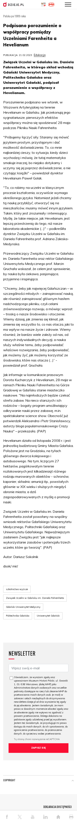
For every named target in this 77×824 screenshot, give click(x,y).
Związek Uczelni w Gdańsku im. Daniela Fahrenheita (35, 597)
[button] (73, 781)
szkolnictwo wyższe (17, 589)
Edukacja (40, 55)
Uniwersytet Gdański (48, 615)
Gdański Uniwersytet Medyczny (23, 606)
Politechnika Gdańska (17, 615)
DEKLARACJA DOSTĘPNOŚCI (57, 807)
